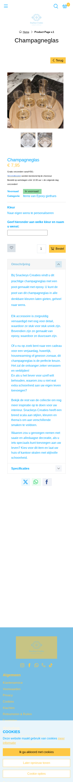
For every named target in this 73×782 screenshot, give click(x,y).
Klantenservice (13, 682)
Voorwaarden (12, 689)
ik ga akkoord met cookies (36, 752)
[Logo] (36, 19)
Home (26, 32)
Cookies (8, 701)
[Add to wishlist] (11, 248)
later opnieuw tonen (36, 762)
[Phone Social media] (44, 666)
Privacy (8, 695)
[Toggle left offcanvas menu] (6, 7)
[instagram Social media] (22, 666)
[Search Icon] (55, 8)
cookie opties (36, 773)
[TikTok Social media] (51, 666)
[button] (64, 8)
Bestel (60, 248)
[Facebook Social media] (29, 666)
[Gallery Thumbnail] (28, 139)
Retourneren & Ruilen (17, 714)
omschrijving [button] (20, 264)
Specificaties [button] (20, 468)
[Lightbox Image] (36, 100)
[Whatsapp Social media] (36, 666)
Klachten (9, 708)
